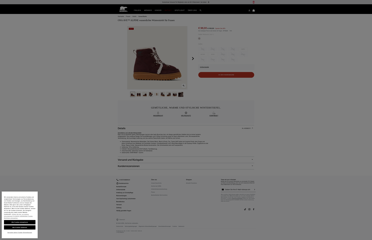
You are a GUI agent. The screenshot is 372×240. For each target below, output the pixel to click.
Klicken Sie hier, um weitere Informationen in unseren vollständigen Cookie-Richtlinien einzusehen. (18, 216)
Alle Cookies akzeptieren (19, 222)
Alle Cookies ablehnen (19, 227)
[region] (20, 214)
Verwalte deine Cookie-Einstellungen (19, 232)
